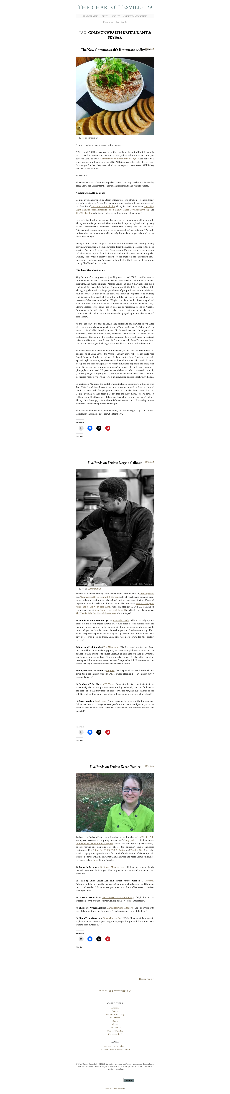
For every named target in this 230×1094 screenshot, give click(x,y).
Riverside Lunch (121, 620)
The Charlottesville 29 (115, 7)
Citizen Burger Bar (112, 918)
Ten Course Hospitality (103, 206)
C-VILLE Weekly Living (115, 1046)
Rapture (110, 670)
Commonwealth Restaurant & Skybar (119, 158)
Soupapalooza (131, 840)
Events (115, 1011)
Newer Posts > (146, 978)
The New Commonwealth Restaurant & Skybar (115, 49)
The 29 (115, 1024)
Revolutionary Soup (139, 209)
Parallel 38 (135, 850)
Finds (105, 16)
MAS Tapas (108, 684)
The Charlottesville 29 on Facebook (115, 1049)
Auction (115, 1008)
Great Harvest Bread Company (117, 897)
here (95, 860)
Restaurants (90, 16)
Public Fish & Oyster (114, 850)
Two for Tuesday (115, 1031)
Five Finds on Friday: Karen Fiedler (115, 766)
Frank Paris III (119, 610)
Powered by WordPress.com (114, 1088)
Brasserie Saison (105, 209)
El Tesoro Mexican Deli (112, 867)
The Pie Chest (122, 209)
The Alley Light (111, 647)
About (116, 16)
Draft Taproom (147, 593)
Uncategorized (115, 1034)
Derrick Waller (94, 588)
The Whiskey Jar (84, 213)
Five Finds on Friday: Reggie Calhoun (115, 462)
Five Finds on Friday (115, 1014)
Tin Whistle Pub (84, 613)
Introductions (115, 1017)
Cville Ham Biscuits (135, 16)
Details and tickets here (104, 613)
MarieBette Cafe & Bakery (120, 908)
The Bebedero (89, 209)
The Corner (115, 1027)
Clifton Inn (97, 850)
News (115, 1021)
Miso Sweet (100, 610)
